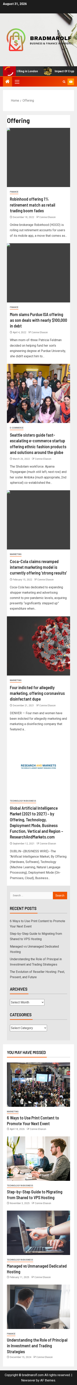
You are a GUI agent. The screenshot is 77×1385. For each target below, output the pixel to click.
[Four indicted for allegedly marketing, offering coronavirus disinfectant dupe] (38, 646)
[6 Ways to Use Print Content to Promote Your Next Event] (38, 1084)
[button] (17, 82)
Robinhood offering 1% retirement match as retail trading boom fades (32, 204)
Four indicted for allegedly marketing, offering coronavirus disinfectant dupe (37, 693)
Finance (14, 192)
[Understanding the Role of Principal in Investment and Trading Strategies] (38, 1307)
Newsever (28, 1380)
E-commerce (16, 428)
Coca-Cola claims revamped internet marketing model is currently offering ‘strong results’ (38, 567)
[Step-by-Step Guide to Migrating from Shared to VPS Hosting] (38, 1158)
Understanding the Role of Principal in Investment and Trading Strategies (37, 1345)
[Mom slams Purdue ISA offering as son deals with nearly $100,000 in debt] (38, 272)
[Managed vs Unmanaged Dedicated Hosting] (38, 1233)
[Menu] (17, 82)
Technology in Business (23, 801)
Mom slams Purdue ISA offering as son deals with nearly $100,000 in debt (38, 320)
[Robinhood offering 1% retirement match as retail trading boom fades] (38, 157)
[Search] (64, 82)
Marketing (16, 554)
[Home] (7, 82)
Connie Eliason (47, 217)
